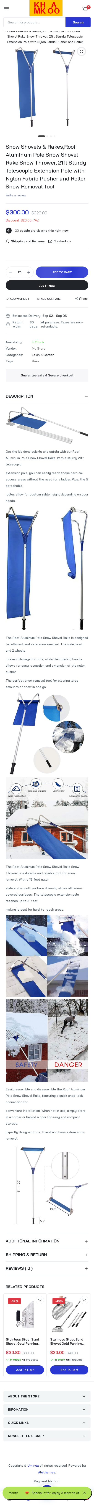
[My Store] (46, 9)
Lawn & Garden (43, 355)
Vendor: (11, 348)
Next (85, 1335)
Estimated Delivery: (27, 316)
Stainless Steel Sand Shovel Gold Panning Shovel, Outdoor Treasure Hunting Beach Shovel (66, 1341)
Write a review (16, 195)
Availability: (14, 342)
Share (83, 299)
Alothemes (46, 1472)
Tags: (10, 361)
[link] (40, 1300)
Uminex (33, 1465)
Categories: (14, 355)
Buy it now (47, 285)
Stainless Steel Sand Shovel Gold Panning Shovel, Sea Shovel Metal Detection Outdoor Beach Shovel (23, 1341)
